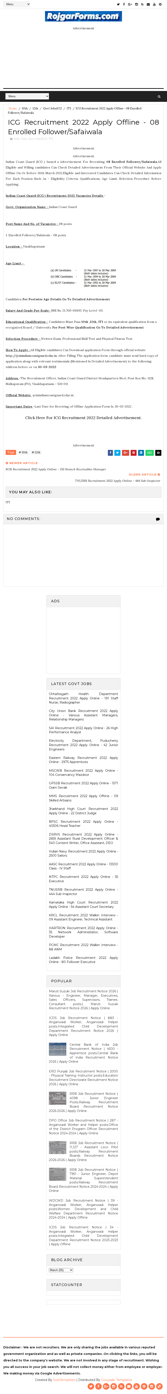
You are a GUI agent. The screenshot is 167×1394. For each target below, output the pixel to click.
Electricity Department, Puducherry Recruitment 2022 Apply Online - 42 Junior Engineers (83, 745)
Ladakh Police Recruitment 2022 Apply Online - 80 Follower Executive (83, 960)
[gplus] (130, 4)
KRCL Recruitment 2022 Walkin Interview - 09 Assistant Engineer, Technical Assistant (83, 917)
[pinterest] (160, 4)
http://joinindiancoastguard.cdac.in (31, 356)
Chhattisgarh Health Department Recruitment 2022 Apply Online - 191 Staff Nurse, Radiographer (83, 698)
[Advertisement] (85, 639)
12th (35, 108)
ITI (69, 108)
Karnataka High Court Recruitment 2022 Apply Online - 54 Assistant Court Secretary (83, 904)
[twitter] (118, 4)
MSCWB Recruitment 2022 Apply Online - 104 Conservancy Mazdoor (83, 773)
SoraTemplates (64, 1380)
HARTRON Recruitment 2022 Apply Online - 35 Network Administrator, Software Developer (83, 932)
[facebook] (124, 4)
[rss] (142, 4)
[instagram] (136, 4)
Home (13, 108)
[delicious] (159, 1386)
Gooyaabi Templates (116, 1380)
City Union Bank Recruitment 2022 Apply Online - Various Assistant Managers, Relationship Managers (83, 715)
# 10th (23, 452)
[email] (148, 4)
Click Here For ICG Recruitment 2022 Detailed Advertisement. (83, 417)
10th (25, 108)
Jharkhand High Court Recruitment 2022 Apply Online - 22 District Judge (83, 811)
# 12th (36, 452)
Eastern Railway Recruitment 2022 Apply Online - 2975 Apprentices (83, 760)
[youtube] (154, 4)
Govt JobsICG (52, 108)
